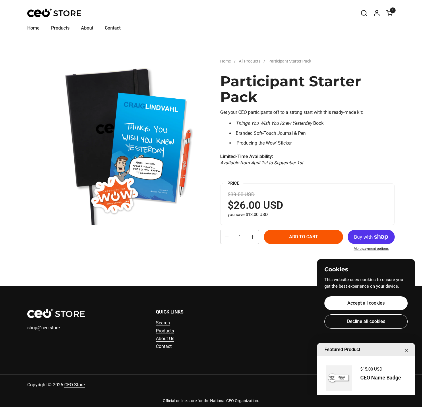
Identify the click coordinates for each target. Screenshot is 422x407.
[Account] (376, 13)
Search (163, 323)
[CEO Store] (54, 13)
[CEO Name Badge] (338, 378)
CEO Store (74, 384)
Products (165, 331)
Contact (164, 346)
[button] (363, 13)
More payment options (371, 249)
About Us (165, 338)
